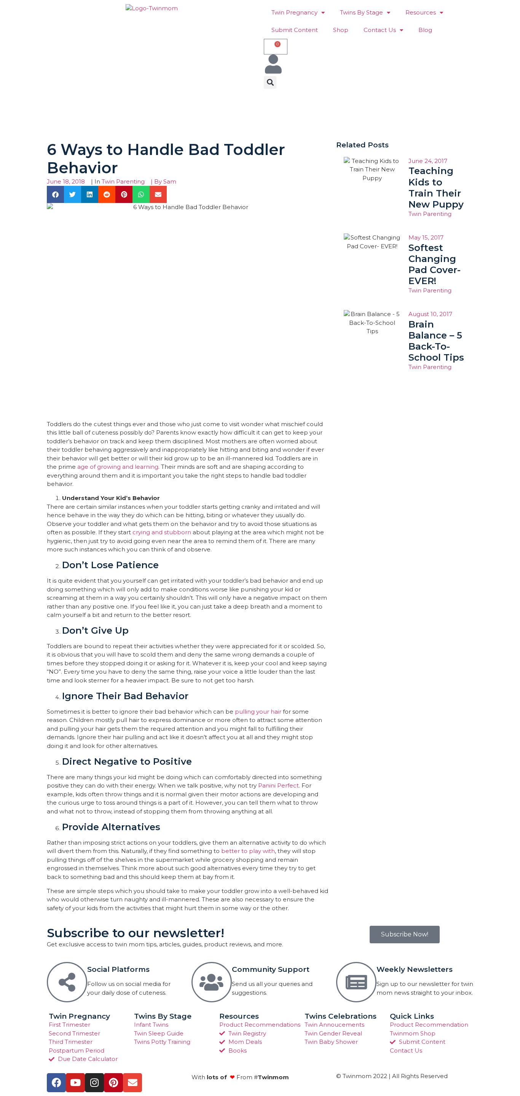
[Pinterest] (113, 1082)
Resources (420, 12)
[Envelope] (132, 1082)
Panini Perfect (278, 785)
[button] (270, 82)
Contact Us (380, 30)
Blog (425, 30)
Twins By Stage (361, 12)
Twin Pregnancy (294, 12)
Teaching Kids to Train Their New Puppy (436, 187)
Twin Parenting (123, 181)
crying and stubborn (161, 532)
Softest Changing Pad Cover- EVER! (434, 264)
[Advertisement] (185, 113)
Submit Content (294, 30)
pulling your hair (258, 711)
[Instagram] (94, 1082)
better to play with (248, 851)
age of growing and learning (117, 466)
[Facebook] (56, 1082)
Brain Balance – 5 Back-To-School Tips (436, 341)
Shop (340, 30)
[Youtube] (75, 1082)
